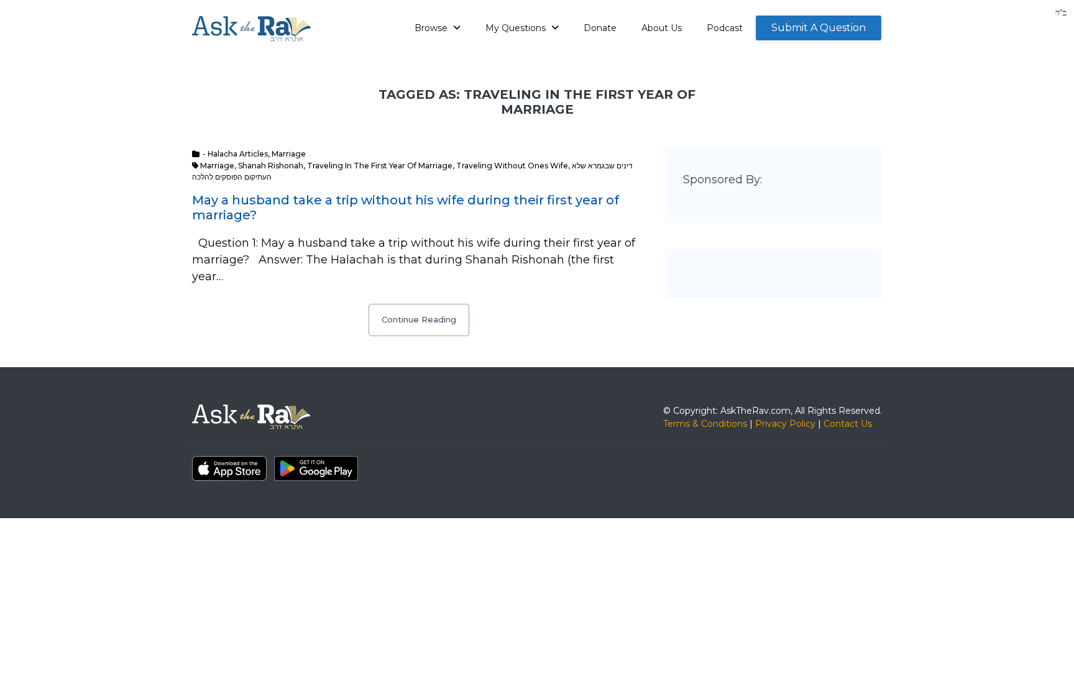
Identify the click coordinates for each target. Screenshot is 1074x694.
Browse (432, 28)
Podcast (725, 28)
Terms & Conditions (705, 423)
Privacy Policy (785, 423)
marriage (217, 165)
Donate (600, 28)
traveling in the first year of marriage (379, 165)
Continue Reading (419, 319)
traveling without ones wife (512, 165)
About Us (661, 28)
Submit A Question (818, 28)
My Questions (516, 28)
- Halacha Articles (235, 153)
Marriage (289, 153)
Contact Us (848, 423)
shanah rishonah (270, 165)
